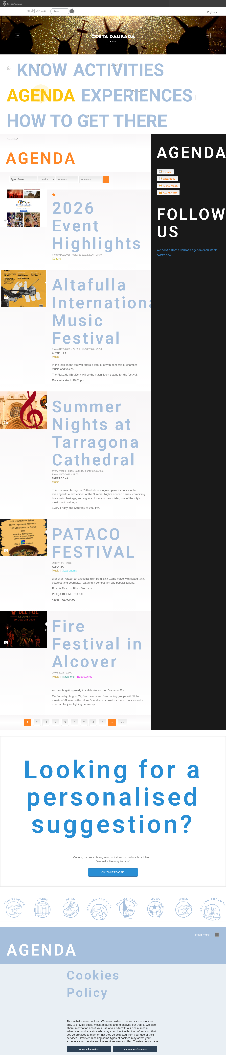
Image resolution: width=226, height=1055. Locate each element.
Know (42, 70)
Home (9, 68)
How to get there (87, 121)
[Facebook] (13, 11)
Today (167, 171)
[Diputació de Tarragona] (113, 3)
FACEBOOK (164, 255)
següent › (217, 935)
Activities (118, 70)
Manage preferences (135, 1049)
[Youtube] (18, 11)
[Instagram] (23, 11)
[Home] (113, 35)
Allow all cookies (88, 1049)
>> (122, 722)
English (211, 12)
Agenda (41, 95)
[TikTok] (32, 11)
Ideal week (170, 185)
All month (170, 192)
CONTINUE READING (113, 872)
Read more (101, 230)
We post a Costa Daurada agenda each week (187, 250)
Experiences (137, 95)
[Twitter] (9, 11)
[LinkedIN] (28, 11)
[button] (17, 35)
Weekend (169, 178)
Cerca (106, 179)
